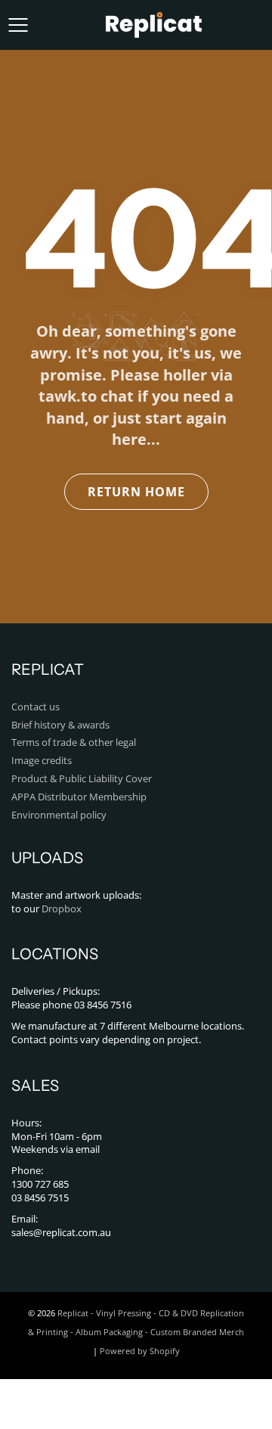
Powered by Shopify (140, 1350)
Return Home (136, 491)
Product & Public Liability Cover (81, 778)
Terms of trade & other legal (73, 742)
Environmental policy (59, 815)
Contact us (35, 707)
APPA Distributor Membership (79, 797)
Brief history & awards (60, 725)
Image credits (41, 760)
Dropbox (62, 908)
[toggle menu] (18, 25)
